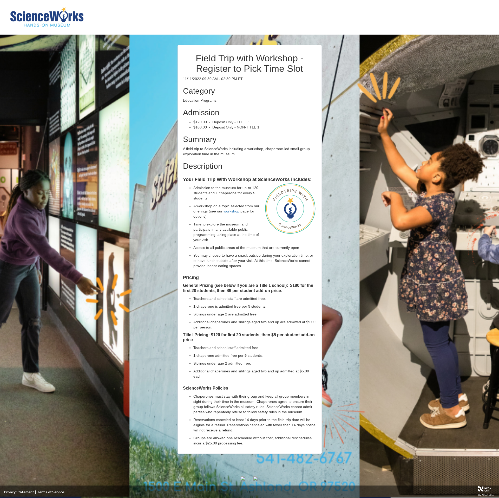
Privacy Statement (19, 492)
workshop (231, 211)
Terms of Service (50, 492)
